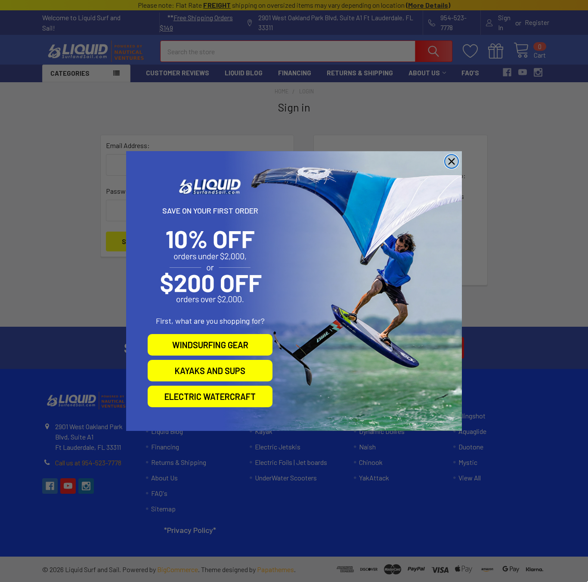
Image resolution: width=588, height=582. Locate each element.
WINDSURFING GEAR (210, 345)
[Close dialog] (451, 161)
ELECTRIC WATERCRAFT (210, 396)
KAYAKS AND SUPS (210, 370)
